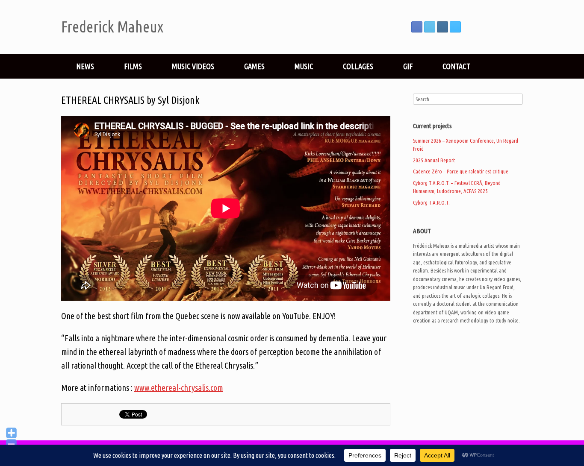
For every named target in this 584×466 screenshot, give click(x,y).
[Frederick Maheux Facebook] (416, 26)
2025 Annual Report (434, 160)
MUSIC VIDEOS (193, 66)
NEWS (85, 66)
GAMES (254, 66)
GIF (408, 66)
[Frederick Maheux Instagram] (442, 26)
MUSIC (304, 66)
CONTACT (456, 66)
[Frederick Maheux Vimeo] (455, 26)
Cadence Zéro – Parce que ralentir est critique (460, 171)
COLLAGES (358, 66)
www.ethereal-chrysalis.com (178, 388)
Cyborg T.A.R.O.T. (431, 202)
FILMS (133, 66)
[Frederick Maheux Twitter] (429, 26)
